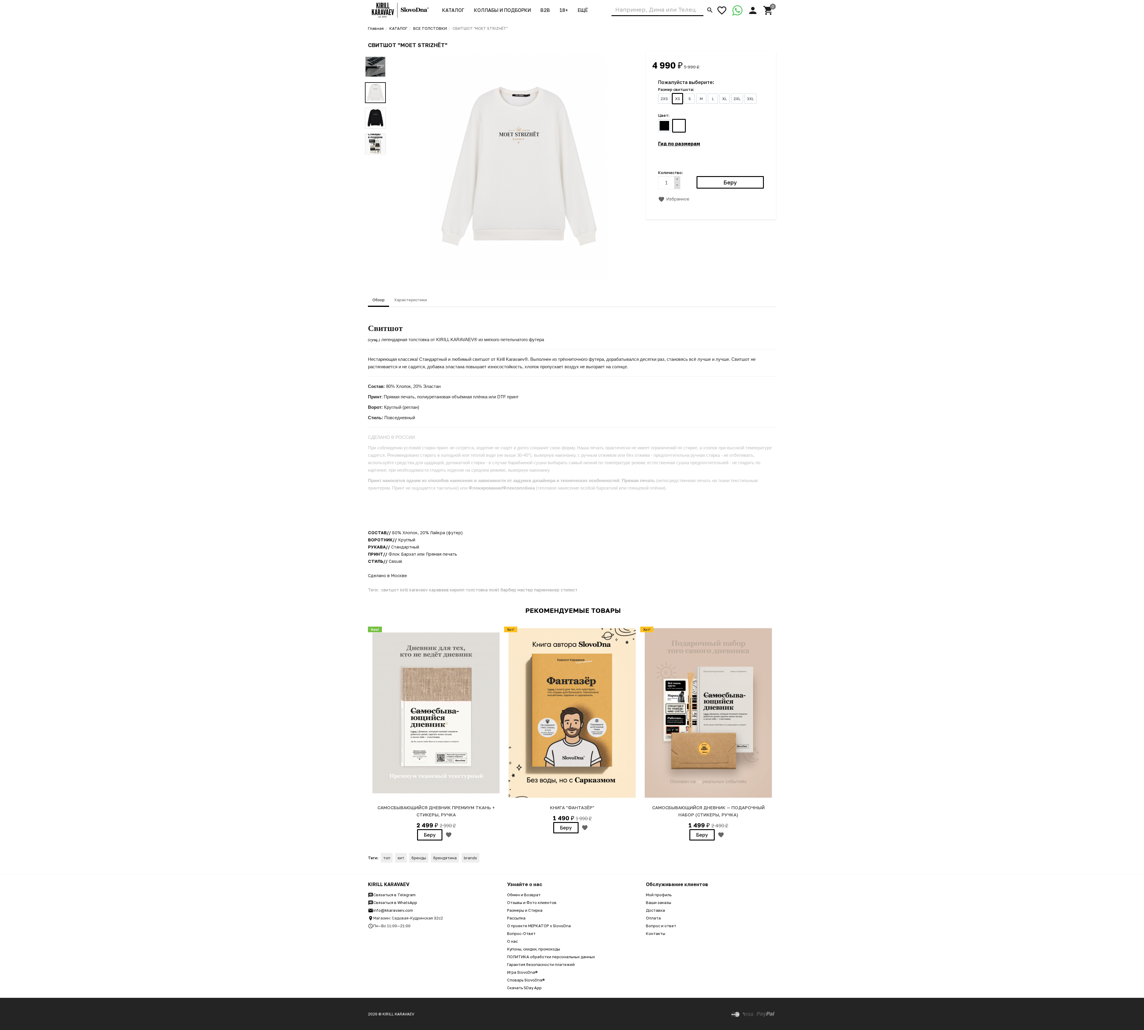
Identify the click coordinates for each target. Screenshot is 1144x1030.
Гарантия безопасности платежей (541, 964)
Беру (430, 835)
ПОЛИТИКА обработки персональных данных (551, 956)
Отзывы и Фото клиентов (532, 902)
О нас (512, 941)
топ (386, 857)
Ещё (583, 10)
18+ (563, 10)
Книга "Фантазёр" (572, 807)
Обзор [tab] (378, 299)
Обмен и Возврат (524, 894)
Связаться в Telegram (394, 894)
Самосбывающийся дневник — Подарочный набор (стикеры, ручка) (708, 811)
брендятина (445, 857)
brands (470, 857)
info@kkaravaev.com (393, 910)
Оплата (653, 918)
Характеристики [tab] (410, 299)
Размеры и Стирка (525, 910)
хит (400, 857)
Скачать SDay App (524, 987)
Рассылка (516, 918)
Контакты (655, 933)
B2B (545, 10)
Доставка (655, 910)
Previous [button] (375, 52)
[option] (518, 167)
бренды (418, 857)
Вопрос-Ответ (521, 933)
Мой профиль (659, 894)
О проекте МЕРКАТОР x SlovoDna (539, 925)
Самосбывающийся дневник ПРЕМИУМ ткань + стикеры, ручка (436, 811)
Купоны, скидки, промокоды (533, 949)
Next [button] (375, 158)
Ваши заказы (658, 902)
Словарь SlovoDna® (526, 980)
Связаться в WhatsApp (395, 902)
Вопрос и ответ (661, 925)
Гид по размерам (679, 144)
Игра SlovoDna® (522, 972)
